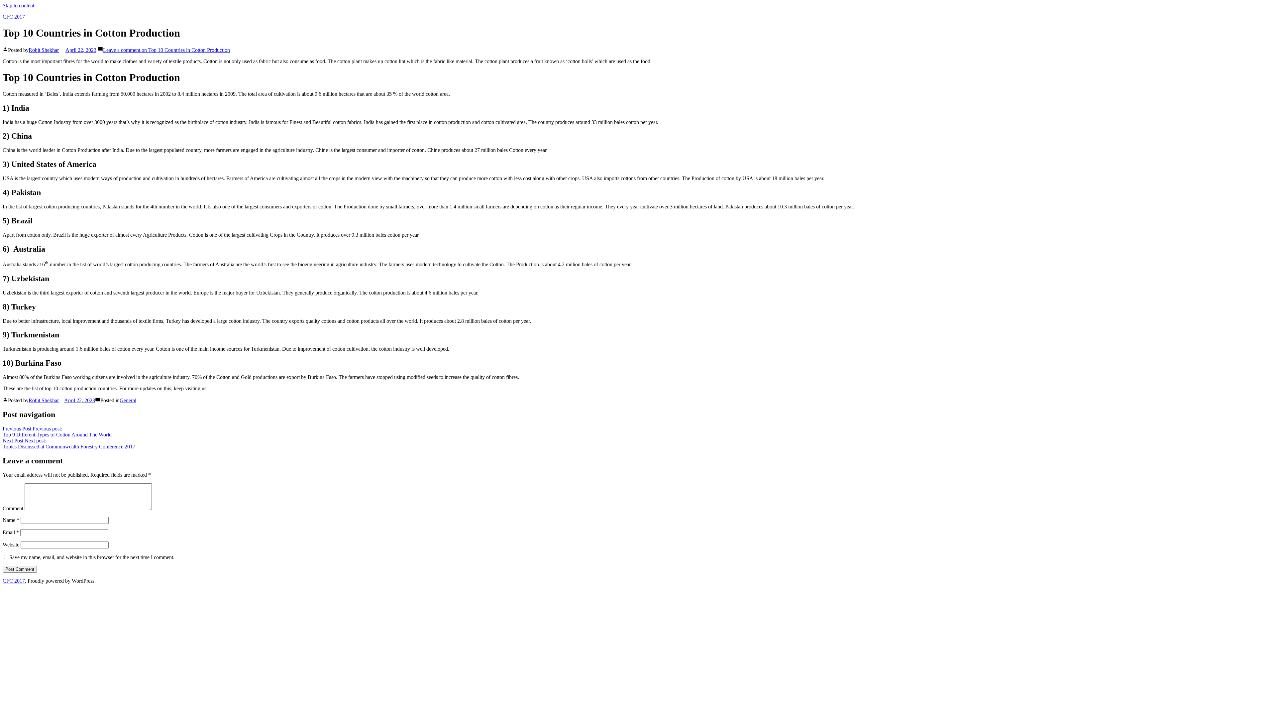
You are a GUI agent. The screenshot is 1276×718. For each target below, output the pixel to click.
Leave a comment (166, 50)
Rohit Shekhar (44, 50)
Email (11, 532)
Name (11, 520)
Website (11, 544)
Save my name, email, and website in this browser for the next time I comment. (91, 557)
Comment (13, 508)
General (128, 400)
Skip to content (18, 5)
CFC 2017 (14, 17)
